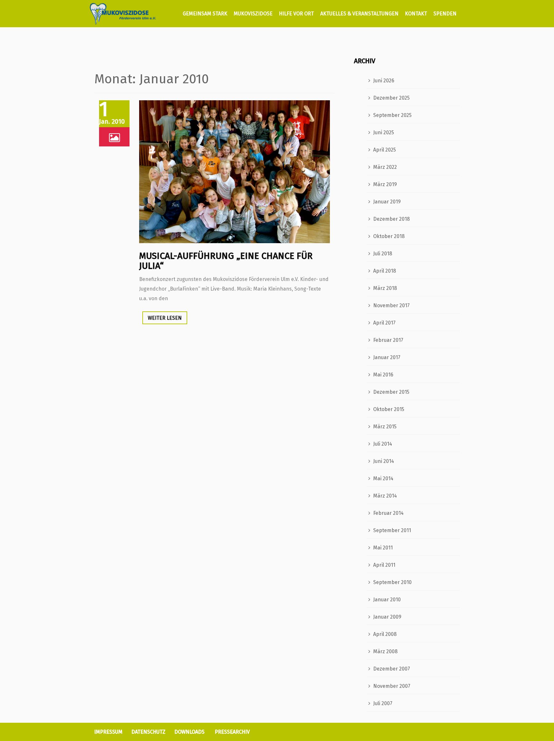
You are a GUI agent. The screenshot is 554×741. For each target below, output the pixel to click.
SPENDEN (445, 14)
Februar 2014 (388, 513)
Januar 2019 (387, 202)
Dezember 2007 (391, 669)
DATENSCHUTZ (148, 732)
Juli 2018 (382, 254)
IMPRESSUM (108, 732)
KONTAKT (416, 14)
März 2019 (385, 184)
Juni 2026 (383, 81)
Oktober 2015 (388, 409)
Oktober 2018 (389, 236)
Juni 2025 (383, 132)
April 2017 (384, 323)
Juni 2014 (383, 461)
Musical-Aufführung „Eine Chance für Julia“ (226, 261)
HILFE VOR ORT (296, 14)
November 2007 (391, 686)
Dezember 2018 (391, 219)
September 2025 (392, 115)
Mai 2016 (383, 375)
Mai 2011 (383, 548)
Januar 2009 (387, 617)
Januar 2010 (387, 600)
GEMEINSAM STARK (204, 14)
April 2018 (384, 271)
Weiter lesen (165, 318)
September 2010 (392, 582)
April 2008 (385, 634)
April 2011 (384, 565)
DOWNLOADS (189, 732)
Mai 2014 (383, 478)
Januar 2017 (386, 357)
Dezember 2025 (391, 98)
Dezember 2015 (391, 392)
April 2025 (384, 150)
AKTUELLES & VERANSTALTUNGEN (359, 14)
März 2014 (385, 496)
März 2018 (385, 288)
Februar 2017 (388, 340)
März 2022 (385, 167)
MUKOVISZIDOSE (253, 14)
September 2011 (392, 530)
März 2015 (385, 427)
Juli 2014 (382, 444)
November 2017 (391, 305)
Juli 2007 (382, 703)
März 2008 (385, 651)
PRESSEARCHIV (232, 732)
